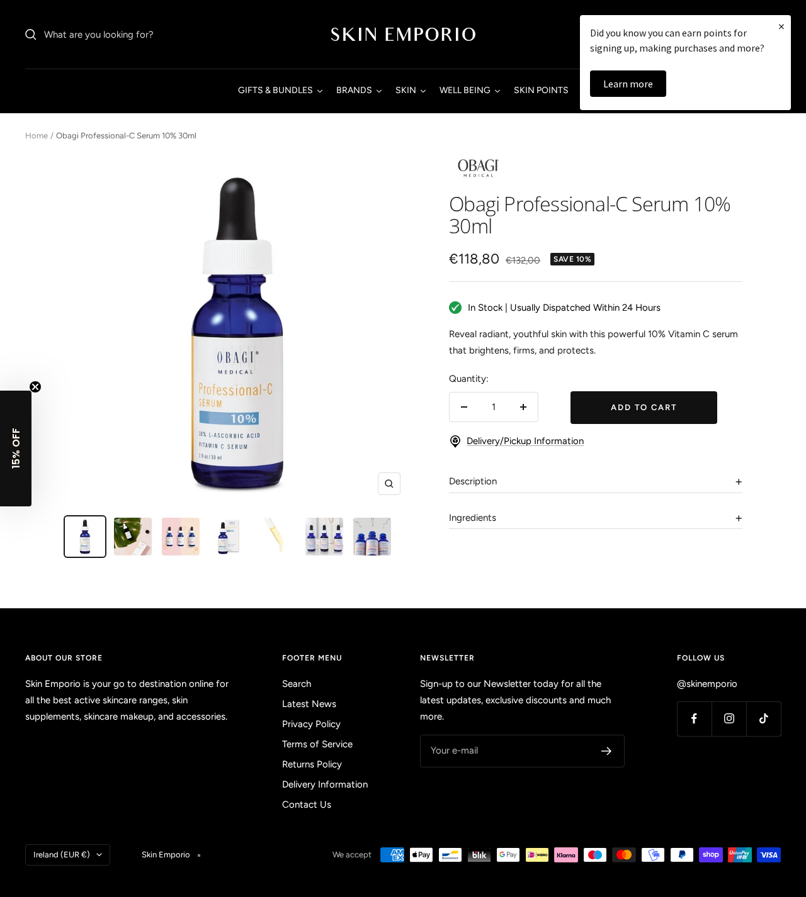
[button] (15, 448)
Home (36, 135)
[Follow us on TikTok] (763, 718)
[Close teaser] (35, 387)
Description (473, 481)
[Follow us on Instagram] (729, 718)
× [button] (781, 26)
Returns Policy (312, 764)
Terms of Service (317, 744)
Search (296, 683)
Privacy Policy (311, 724)
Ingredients (472, 517)
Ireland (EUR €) (61, 854)
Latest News (309, 704)
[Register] (606, 751)
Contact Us (306, 804)
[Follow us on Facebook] (694, 718)
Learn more (628, 83)
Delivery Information (325, 784)
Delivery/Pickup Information (525, 441)
